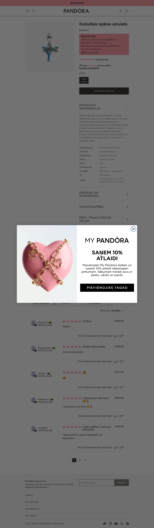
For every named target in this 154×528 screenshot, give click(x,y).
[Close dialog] (133, 229)
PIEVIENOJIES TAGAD (107, 288)
